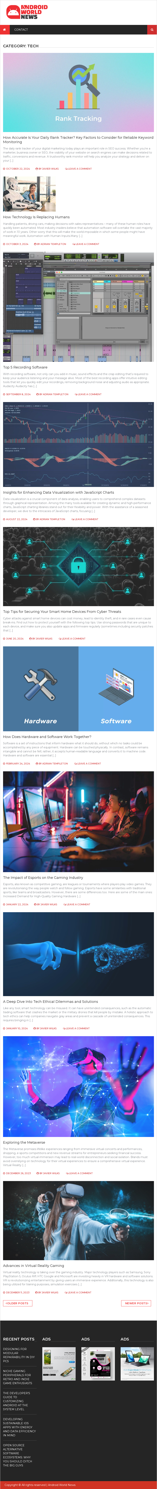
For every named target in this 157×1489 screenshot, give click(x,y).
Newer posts (136, 1303)
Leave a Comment (80, 168)
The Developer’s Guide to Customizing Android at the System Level (16, 1401)
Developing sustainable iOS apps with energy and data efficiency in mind (19, 1427)
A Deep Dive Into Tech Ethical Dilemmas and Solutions (50, 1002)
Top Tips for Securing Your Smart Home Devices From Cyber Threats (62, 612)
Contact (21, 29)
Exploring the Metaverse (24, 1142)
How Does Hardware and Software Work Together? (47, 737)
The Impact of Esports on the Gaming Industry (43, 878)
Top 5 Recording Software (25, 367)
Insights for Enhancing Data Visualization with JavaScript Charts (58, 492)
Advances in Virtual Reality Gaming (33, 1266)
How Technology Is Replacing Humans (36, 217)
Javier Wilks (50, 168)
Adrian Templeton (53, 244)
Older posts (17, 1303)
